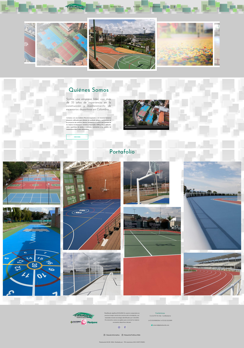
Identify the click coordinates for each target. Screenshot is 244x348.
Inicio (99, 7)
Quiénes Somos (117, 7)
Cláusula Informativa (112, 335)
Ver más (77, 137)
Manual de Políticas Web (131, 335)
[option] (47, 45)
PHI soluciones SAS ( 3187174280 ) (134, 342)
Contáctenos (155, 7)
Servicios (136, 7)
